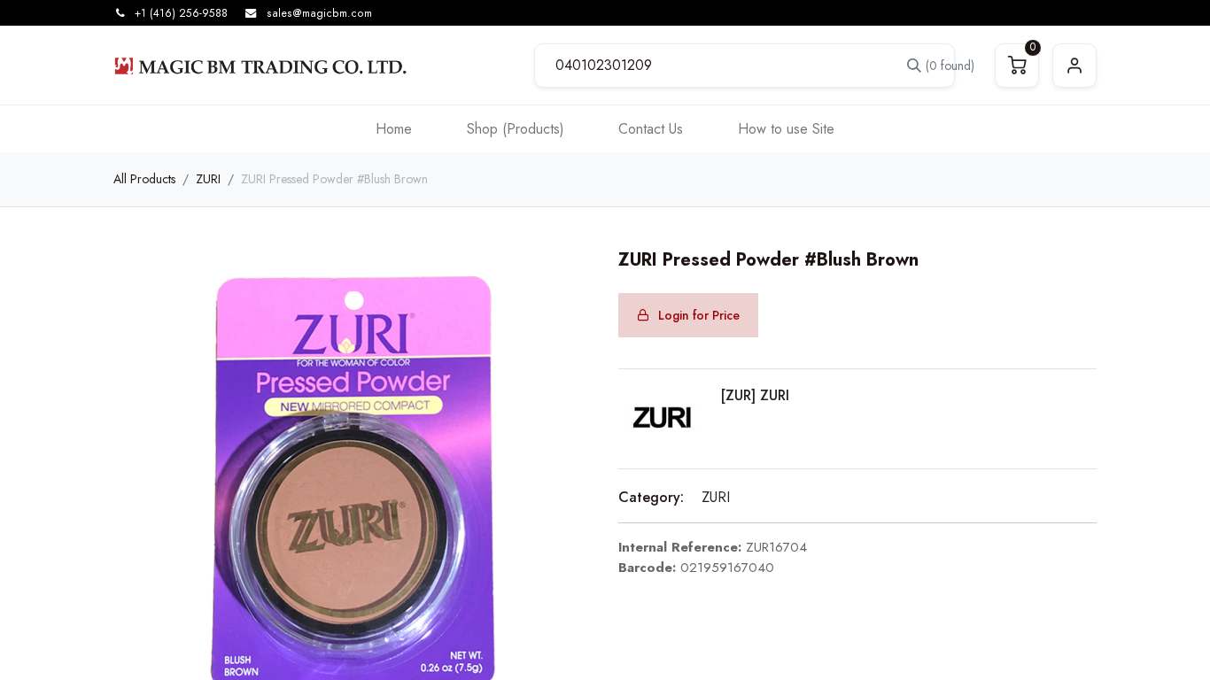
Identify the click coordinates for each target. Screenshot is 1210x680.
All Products (144, 179)
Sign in (1074, 65)
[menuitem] (393, 128)
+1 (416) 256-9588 (181, 13)
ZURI (208, 179)
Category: (651, 497)
